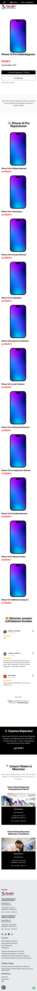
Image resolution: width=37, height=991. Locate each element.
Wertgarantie (5, 947)
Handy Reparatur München (9, 943)
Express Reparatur (6, 945)
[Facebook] (9, 934)
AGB (2, 981)
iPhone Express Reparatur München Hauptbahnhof (16, 958)
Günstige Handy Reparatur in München (12, 951)
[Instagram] (2, 934)
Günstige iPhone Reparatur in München (12, 953)
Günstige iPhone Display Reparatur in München (15, 956)
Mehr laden (18, 697)
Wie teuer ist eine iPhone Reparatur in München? (15, 966)
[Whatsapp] (12, 934)
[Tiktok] (5, 934)
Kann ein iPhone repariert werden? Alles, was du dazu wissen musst (17, 969)
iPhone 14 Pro (21, 123)
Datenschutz (5, 979)
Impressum (4, 977)
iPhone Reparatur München (9, 941)
